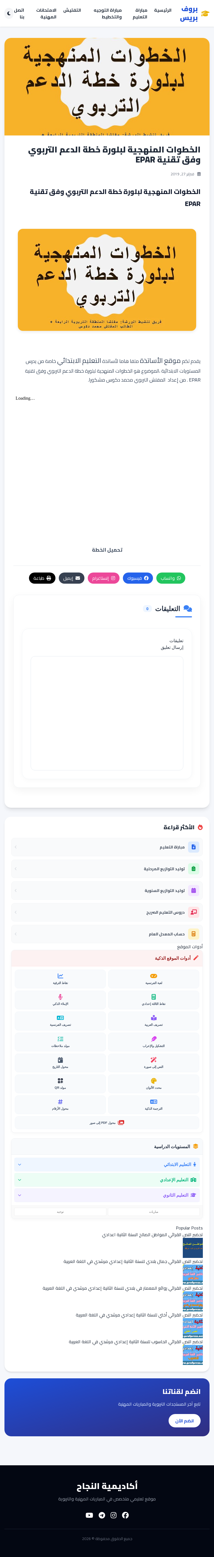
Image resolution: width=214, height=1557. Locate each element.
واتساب (168, 578)
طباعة (38, 578)
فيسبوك (134, 578)
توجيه (60, 1211)
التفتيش (72, 10)
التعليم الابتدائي (79, 360)
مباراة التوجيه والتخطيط (108, 13)
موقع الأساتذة (160, 360)
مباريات (153, 1211)
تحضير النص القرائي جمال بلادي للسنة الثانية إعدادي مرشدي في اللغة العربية (133, 1261)
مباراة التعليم (140, 13)
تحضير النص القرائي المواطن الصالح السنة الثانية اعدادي (152, 1234)
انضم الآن (184, 1421)
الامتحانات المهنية (46, 13)
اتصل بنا (19, 13)
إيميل (68, 578)
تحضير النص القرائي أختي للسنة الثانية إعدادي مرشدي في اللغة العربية (139, 1315)
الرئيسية (163, 10)
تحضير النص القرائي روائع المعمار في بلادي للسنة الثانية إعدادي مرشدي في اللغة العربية (123, 1288)
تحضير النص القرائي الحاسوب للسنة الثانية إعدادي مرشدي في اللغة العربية (136, 1341)
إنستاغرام (100, 578)
